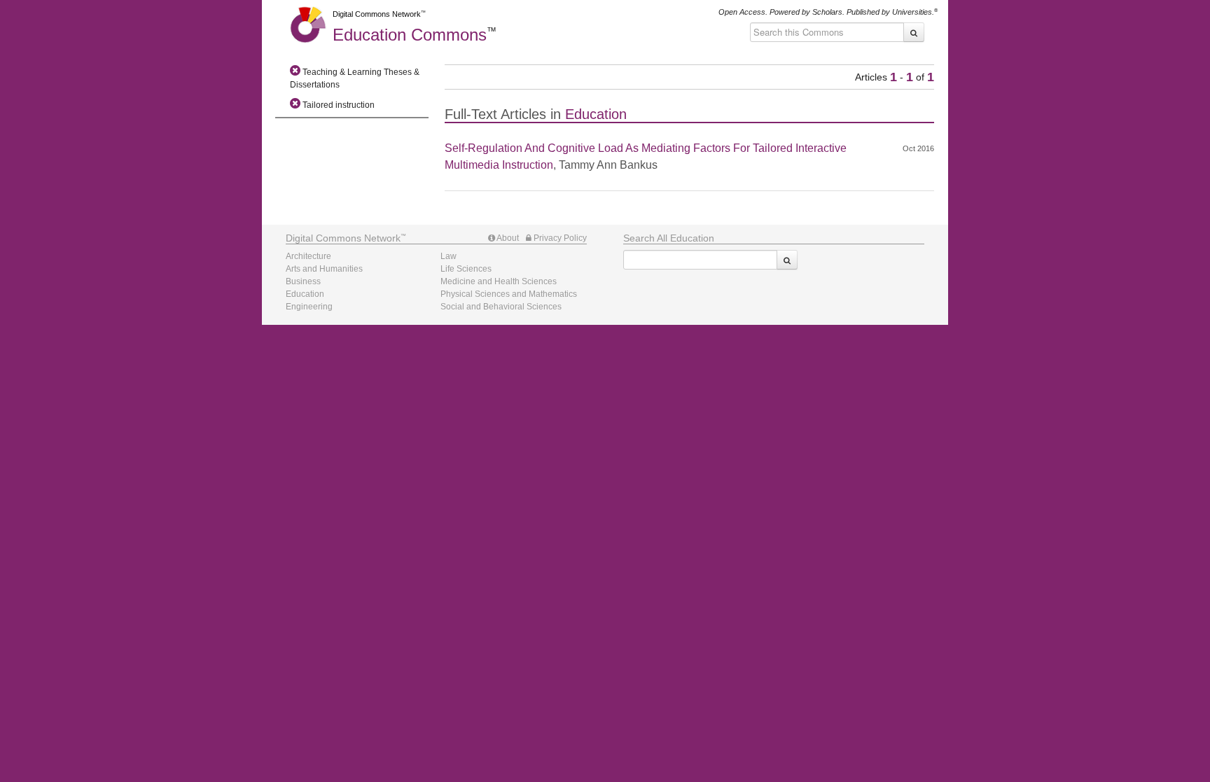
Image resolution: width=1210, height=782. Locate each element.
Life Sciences (466, 269)
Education (410, 34)
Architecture (308, 256)
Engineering (309, 307)
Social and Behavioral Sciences (501, 307)
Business (303, 281)
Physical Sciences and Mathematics (508, 294)
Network (343, 238)
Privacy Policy (559, 238)
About (507, 238)
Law (448, 256)
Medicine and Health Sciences (498, 281)
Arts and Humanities (324, 269)
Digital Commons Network (377, 14)
